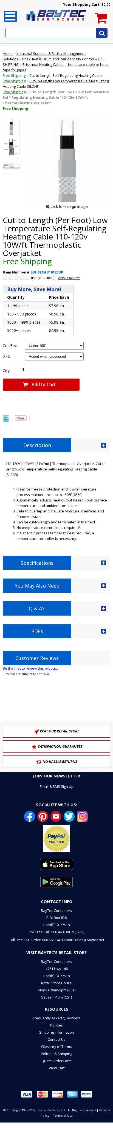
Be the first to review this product (30, 668)
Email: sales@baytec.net (84, 939)
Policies (56, 1025)
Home (8, 53)
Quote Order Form (56, 1060)
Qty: (7, 370)
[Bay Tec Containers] (56, 22)
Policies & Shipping (56, 1053)
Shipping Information (56, 1032)
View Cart (56, 1067)
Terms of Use (63, 1115)
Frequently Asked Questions (56, 1018)
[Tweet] (6, 420)
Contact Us (57, 1039)
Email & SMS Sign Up (57, 786)
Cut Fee (10, 345)
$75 (6, 356)
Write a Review (69, 278)
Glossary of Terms (56, 1046)
